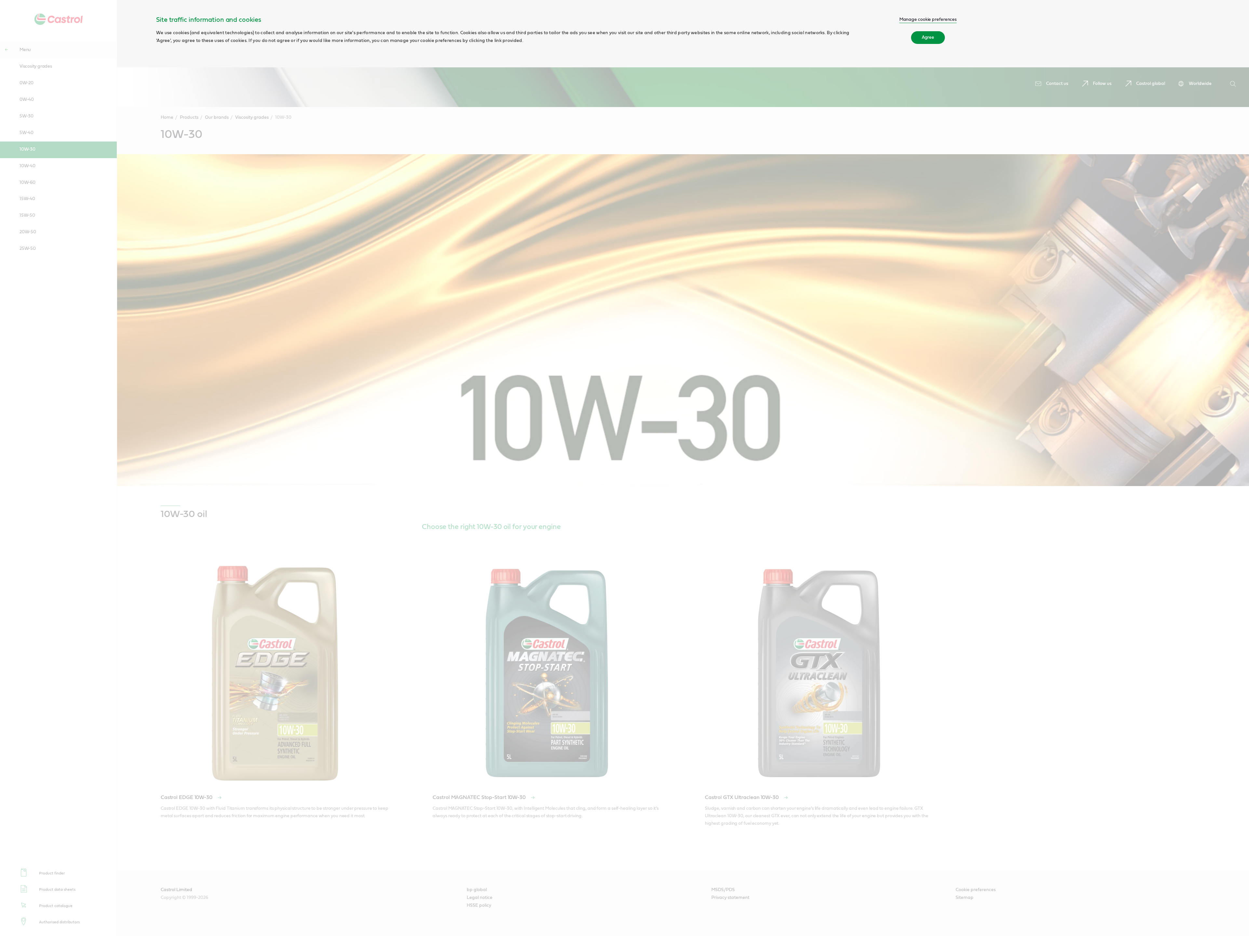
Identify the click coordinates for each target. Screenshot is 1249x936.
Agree (928, 37)
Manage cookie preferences (928, 19)
